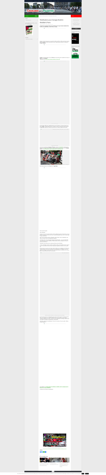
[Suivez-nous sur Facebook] (35, 16)
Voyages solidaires (45, 13)
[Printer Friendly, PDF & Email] (41, 450)
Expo (41, 13)
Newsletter (51, 13)
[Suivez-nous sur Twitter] (36, 16)
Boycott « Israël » (37, 13)
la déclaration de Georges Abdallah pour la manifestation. (53, 148)
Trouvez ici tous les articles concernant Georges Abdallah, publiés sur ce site (54, 448)
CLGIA (60, 147)
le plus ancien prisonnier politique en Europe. (52, 59)
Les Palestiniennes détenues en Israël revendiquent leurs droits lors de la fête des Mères (44, 464)
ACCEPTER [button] (87, 473)
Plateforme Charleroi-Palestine (30, 13)
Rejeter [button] (83, 473)
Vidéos (54, 13)
